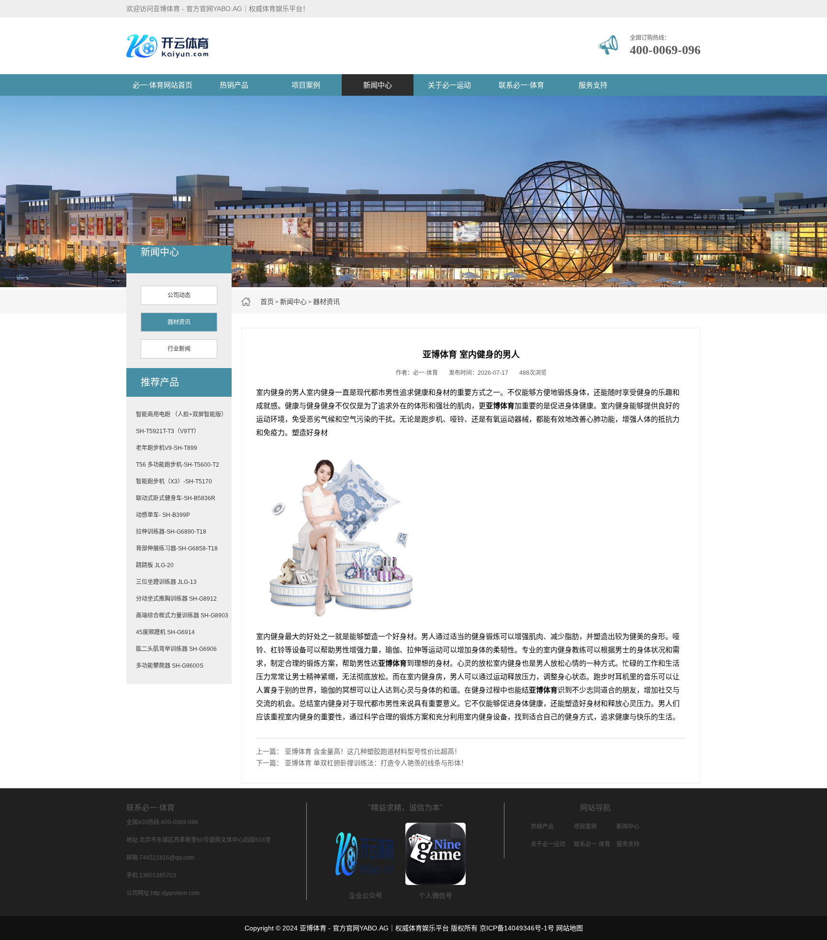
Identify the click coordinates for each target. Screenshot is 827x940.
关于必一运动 (449, 85)
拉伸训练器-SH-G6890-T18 (171, 531)
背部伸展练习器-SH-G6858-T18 (177, 548)
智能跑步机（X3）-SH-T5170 (174, 481)
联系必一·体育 (521, 85)
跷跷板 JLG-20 (155, 565)
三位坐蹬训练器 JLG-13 (166, 582)
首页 (267, 301)
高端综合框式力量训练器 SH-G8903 (182, 615)
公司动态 (179, 295)
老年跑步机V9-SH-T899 (166, 448)
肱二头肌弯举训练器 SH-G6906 (176, 649)
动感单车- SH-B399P (163, 515)
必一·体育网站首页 (162, 85)
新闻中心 (377, 85)
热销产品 (234, 85)
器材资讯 (326, 301)
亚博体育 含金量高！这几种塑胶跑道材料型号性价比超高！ (373, 751)
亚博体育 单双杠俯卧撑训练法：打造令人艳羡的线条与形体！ (376, 763)
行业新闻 (179, 349)
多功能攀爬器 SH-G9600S (169, 665)
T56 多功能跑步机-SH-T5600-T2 (177, 464)
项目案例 (305, 85)
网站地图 (569, 928)
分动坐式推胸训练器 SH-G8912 (176, 598)
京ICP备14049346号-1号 (517, 928)
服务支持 (593, 85)
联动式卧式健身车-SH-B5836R (175, 498)
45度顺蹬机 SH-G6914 (165, 632)
